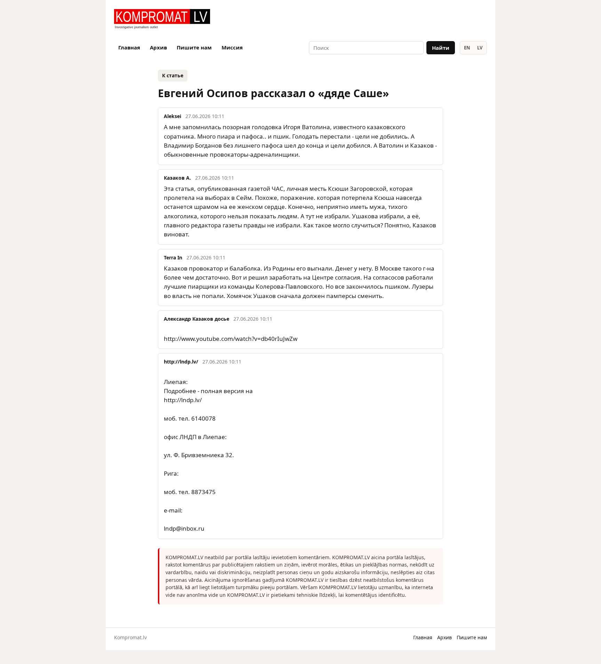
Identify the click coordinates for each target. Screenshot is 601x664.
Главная (129, 47)
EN (467, 48)
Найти (440, 47)
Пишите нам (194, 47)
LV (479, 48)
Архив (158, 47)
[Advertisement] (405, 19)
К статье (172, 75)
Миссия (232, 47)
